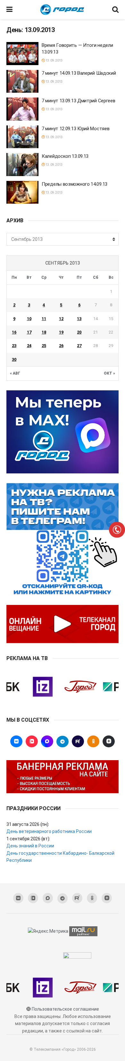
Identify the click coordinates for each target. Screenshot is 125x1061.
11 (44, 318)
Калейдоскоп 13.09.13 (65, 156)
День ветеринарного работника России (49, 831)
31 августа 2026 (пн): (27, 824)
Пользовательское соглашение (65, 1009)
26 (61, 345)
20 (79, 332)
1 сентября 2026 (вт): (28, 838)
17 (29, 332)
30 (14, 359)
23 (14, 345)
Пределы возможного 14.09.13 (74, 184)
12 (61, 318)
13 (79, 318)
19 (61, 332)
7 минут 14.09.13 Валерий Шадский (79, 73)
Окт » (109, 373)
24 (29, 345)
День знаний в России (30, 845)
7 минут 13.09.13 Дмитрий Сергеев (78, 101)
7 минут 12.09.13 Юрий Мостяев (75, 129)
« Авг (15, 373)
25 (44, 345)
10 (29, 318)
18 (44, 332)
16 (14, 332)
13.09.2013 (54, 60)
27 (79, 345)
